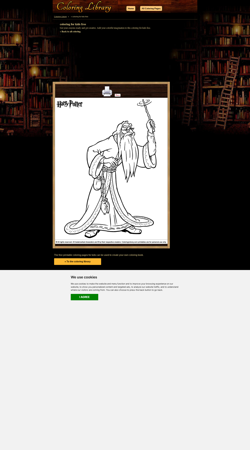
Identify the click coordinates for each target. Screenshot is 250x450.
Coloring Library (60, 17)
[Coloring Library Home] (84, 7)
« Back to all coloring (70, 31)
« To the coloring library (78, 261)
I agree (84, 297)
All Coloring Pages (151, 8)
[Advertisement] (125, 58)
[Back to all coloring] (70, 16)
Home (131, 8)
